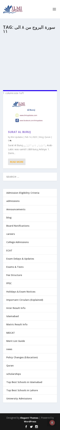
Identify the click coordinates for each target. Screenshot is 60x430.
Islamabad (12, 316)
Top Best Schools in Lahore (22, 390)
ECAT (9, 250)
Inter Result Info (16, 308)
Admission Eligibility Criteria (22, 192)
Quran (47, 137)
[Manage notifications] (52, 422)
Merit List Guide (15, 341)
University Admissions (19, 398)
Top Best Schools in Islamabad (24, 382)
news (9, 349)
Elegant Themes (29, 417)
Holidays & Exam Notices (20, 291)
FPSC (9, 283)
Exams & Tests (15, 266)
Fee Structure (14, 275)
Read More (17, 161)
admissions (13, 201)
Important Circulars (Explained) (24, 299)
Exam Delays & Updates (20, 258)
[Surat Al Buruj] (30, 113)
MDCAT (10, 332)
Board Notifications (17, 225)
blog (41, 137)
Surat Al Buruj (19, 132)
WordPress (30, 421)
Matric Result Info (17, 324)
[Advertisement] (30, 60)
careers (10, 233)
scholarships (13, 373)
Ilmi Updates (17, 137)
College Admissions (17, 242)
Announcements (15, 209)
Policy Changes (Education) (22, 357)
